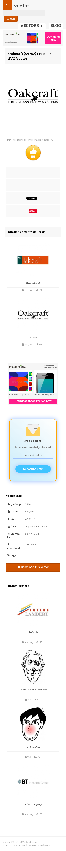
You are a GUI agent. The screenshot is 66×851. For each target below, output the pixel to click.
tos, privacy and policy (39, 845)
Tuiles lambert (33, 632)
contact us (19, 845)
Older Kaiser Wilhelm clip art (33, 690)
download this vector (35, 567)
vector (21, 6)
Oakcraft (33, 338)
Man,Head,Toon (33, 747)
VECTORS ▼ (32, 25)
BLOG (55, 25)
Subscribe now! (33, 468)
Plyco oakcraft (33, 283)
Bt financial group (33, 804)
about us (7, 845)
